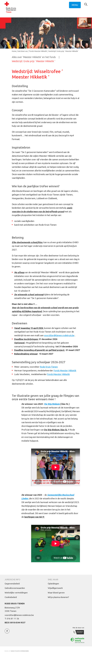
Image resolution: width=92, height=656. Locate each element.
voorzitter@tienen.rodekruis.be (59, 335)
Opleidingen (53, 583)
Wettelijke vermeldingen (16, 592)
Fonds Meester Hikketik (65, 370)
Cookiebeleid (11, 597)
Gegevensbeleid (12, 583)
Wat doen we (23, 51)
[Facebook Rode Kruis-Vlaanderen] (7, 632)
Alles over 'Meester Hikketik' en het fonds (34, 57)
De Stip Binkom (52, 404)
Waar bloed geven (56, 592)
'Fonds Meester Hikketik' (38, 51)
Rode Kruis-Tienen (49, 367)
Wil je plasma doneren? (58, 597)
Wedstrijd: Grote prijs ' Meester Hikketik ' (33, 61)
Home (14, 51)
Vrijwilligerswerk (55, 588)
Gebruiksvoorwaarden (15, 588)
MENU (75, 5)
